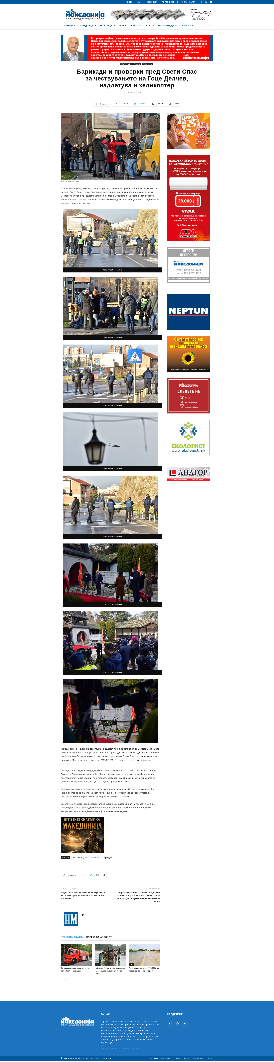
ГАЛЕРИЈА (68, 25)
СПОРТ (148, 25)
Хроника (65, 964)
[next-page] (67, 979)
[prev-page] (62, 979)
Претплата (177, 1058)
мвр (73, 858)
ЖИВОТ (134, 25)
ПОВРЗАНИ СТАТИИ (72, 937)
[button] (209, 25)
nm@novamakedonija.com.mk (124, 1048)
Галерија (137, 64)
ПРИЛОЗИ (186, 25)
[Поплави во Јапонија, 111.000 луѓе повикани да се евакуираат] (144, 955)
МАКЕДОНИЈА (86, 25)
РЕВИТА (184, 2)
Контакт (210, 1058)
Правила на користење (194, 1058)
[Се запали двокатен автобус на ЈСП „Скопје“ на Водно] (76, 955)
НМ (131, 92)
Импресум (154, 1058)
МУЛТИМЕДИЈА (166, 25)
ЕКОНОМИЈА (106, 25)
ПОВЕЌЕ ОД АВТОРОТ (99, 937)
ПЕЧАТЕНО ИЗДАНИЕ (170, 2)
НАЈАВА (192, 2)
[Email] (97, 875)
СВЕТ (121, 25)
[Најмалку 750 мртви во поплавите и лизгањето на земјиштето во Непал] (110, 955)
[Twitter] (90, 875)
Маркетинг (165, 1058)
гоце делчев (83, 858)
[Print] (104, 875)
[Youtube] (211, 2)
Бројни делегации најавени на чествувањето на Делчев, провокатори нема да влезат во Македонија (83, 895)
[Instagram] (206, 2)
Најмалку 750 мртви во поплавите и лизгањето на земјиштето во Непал (110, 971)
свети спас (96, 858)
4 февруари (108, 858)
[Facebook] (202, 2)
